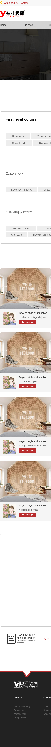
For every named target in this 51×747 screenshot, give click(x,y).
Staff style (16, 234)
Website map (20, 714)
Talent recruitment (21, 228)
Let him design (27, 322)
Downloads (19, 143)
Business (18, 136)
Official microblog (22, 706)
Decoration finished (21, 189)
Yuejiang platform (19, 212)
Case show (14, 173)
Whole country (16, 3)
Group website (21, 718)
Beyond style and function (33, 313)
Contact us (19, 710)
